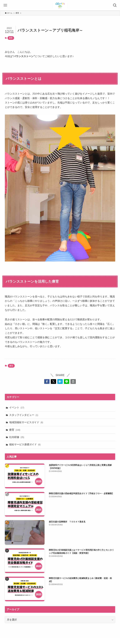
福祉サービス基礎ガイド (24, 444)
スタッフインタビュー (23, 415)
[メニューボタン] (5, 5)
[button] (47, 381)
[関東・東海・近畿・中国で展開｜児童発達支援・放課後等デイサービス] (60, 5)
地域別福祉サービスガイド (26, 422)
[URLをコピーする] (73, 381)
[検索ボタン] (115, 5)
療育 (10, 38)
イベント (16, 407)
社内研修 (16, 437)
